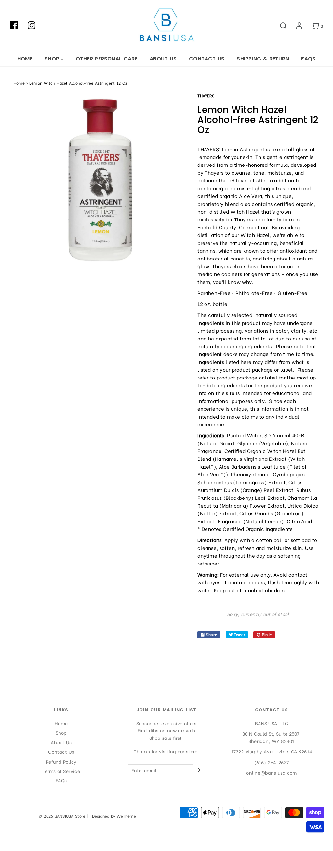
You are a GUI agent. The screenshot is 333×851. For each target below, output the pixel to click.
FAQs (308, 58)
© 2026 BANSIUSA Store (62, 815)
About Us (163, 58)
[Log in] (296, 26)
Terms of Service (61, 770)
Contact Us (207, 58)
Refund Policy (61, 761)
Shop (61, 732)
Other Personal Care (107, 58)
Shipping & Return (263, 58)
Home (25, 58)
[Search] (280, 26)
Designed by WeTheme (114, 815)
